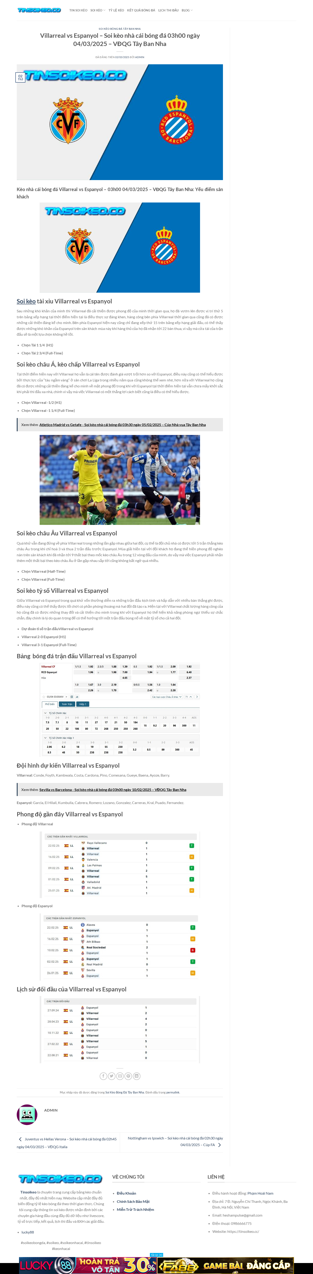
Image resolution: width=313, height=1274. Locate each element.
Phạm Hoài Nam (260, 1193)
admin (139, 57)
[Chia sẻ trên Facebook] (103, 1076)
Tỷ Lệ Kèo (116, 10)
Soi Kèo (96, 10)
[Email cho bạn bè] (120, 1076)
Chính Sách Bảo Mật (133, 1201)
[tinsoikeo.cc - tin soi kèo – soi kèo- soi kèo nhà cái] (40, 10)
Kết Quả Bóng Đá (141, 10)
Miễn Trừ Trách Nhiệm (135, 1209)
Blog (185, 10)
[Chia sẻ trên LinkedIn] (136, 1076)
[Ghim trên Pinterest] (128, 1076)
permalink (172, 1092)
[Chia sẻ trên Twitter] (111, 1076)
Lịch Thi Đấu (168, 10)
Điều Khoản (126, 1193)
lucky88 (28, 1232)
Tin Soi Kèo (78, 10)
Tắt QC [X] (156, 1254)
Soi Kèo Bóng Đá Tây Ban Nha (120, 28)
